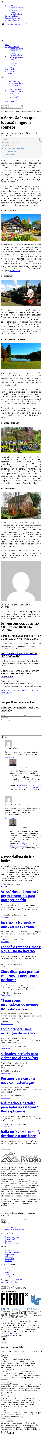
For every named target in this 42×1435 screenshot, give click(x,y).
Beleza (12, 65)
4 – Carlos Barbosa (10, 152)
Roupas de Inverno (12, 18)
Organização (14, 63)
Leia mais (14, 1333)
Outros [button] (3, 1408)
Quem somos (10, 1227)
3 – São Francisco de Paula (13, 149)
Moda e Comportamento (14, 57)
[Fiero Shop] (21, 1309)
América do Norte (16, 8)
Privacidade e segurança (14, 1229)
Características (6, 995)
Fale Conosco (10, 71)
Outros (12, 67)
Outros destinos (15, 89)
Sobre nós (9, 73)
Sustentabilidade (12, 1253)
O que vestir (14, 93)
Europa (12, 12)
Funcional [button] (4, 1355)
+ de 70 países (10, 6)
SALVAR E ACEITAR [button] (7, 1433)
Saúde (12, 61)
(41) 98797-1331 (17, 1280)
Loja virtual (9, 69)
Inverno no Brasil (12, 16)
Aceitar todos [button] (17, 1335)
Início (7, 45)
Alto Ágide (5, 1126)
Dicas (3, 966)
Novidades (9, 1257)
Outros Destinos (15, 14)
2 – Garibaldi (7, 145)
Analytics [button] (4, 1380)
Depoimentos (10, 1255)
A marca (8, 1251)
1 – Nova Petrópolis (10, 142)
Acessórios (5, 886)
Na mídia (8, 1261)
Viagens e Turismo (12, 20)
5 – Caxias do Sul (9, 155)
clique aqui (15, 271)
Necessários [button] (5, 1419)
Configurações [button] (6, 1335)
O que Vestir (14, 59)
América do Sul (15, 10)
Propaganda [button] (6, 1394)
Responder (9, 758)
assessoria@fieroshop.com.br (12, 1282)
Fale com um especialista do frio (15, 24)
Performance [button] (6, 1367)
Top (2, 1319)
